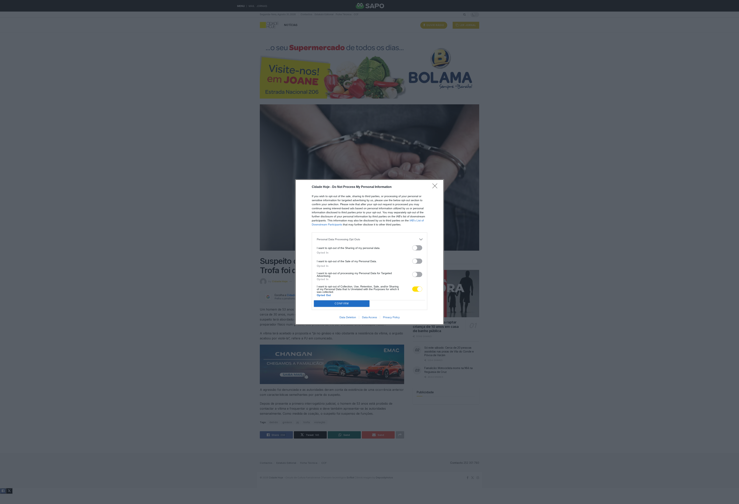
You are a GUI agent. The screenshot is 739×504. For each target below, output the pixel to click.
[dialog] (369, 252)
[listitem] (369, 239)
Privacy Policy (391, 317)
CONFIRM (342, 303)
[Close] (436, 187)
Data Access (369, 317)
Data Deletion (347, 317)
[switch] (417, 247)
